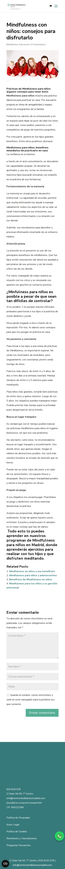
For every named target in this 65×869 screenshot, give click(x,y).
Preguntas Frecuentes (18, 845)
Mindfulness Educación (18, 44)
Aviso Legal (12, 824)
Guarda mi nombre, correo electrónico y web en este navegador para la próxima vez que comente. (30, 699)
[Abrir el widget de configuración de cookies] (5, 863)
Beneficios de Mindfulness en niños (30, 579)
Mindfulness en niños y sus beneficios (32, 571)
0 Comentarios (38, 44)
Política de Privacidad (18, 817)
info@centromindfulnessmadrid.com (25, 798)
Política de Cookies (16, 831)
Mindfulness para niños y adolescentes (33, 575)
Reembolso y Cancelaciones (21, 838)
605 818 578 (13, 789)
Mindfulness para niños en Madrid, (30, 542)
